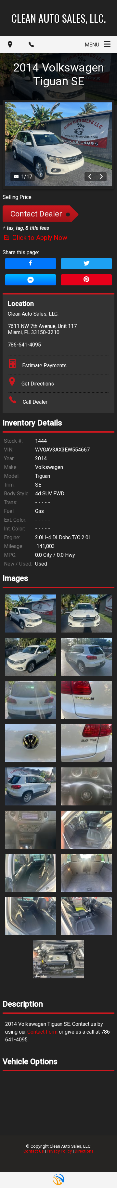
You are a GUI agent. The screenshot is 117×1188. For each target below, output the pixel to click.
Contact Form (42, 1032)
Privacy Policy (59, 1151)
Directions (84, 1151)
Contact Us (33, 1151)
